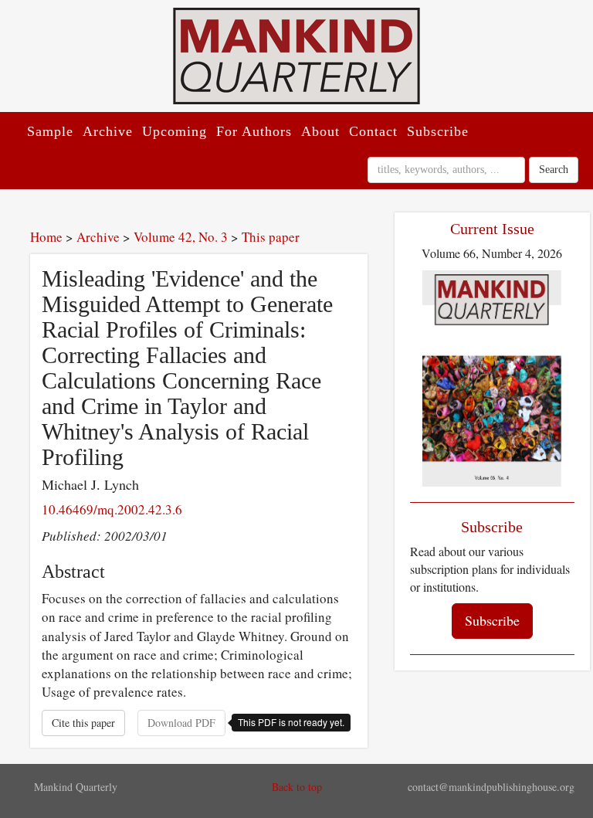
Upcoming (174, 131)
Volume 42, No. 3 (181, 237)
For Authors (254, 131)
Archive (108, 131)
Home (46, 237)
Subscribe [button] (492, 620)
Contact (373, 131)
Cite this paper (83, 722)
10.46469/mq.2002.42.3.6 (112, 509)
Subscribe (438, 131)
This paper (271, 237)
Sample (50, 131)
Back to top (297, 786)
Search (553, 169)
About (320, 131)
